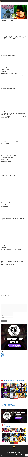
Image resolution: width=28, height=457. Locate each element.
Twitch (3, 355)
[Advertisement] (14, 30)
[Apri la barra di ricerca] (23, 1)
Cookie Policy (12, 452)
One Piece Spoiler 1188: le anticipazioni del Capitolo (8, 403)
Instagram (3, 354)
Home (2, 3)
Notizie (3, 295)
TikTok (2, 356)
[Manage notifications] (1, 455)
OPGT (6, 3)
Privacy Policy (8, 452)
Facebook (3, 353)
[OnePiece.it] (1, 1)
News (4, 3)
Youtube (3, 357)
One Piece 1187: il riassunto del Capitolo (6, 404)
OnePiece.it (5, 295)
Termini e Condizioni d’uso (18, 452)
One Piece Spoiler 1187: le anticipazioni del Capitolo (8, 405)
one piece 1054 (4, 296)
